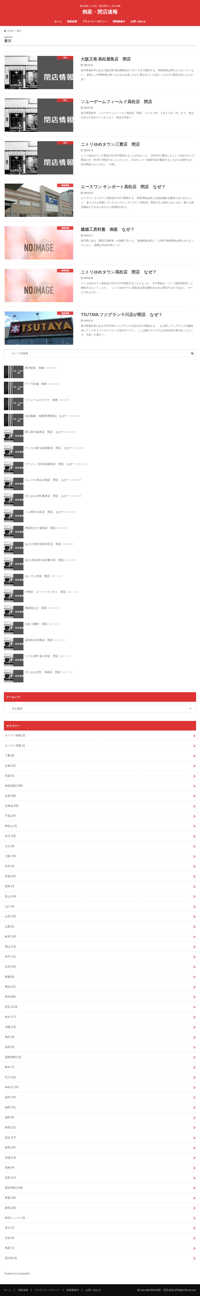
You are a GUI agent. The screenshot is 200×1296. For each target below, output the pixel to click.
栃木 (10, 1016)
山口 (9, 906)
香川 (9, 1227)
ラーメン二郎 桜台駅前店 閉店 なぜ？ (56, 464)
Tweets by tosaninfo (17, 1273)
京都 (10, 765)
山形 (10, 916)
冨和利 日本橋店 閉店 (45, 640)
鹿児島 (11, 1258)
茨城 (10, 1157)
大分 (9, 846)
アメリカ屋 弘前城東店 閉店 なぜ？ (54, 448)
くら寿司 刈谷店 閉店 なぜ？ (50, 511)
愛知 (10, 986)
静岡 (10, 1207)
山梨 (9, 926)
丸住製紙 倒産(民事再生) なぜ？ (52, 415)
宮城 (10, 876)
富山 (10, 896)
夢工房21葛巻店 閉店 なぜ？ (50, 431)
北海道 (11, 805)
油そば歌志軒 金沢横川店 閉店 (50, 560)
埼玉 (10, 835)
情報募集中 (119, 21)
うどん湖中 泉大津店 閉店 (47, 656)
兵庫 (10, 795)
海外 (9, 1036)
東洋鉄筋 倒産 (40, 367)
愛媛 (9, 976)
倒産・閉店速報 (100, 11)
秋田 (10, 1127)
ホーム (58, 21)
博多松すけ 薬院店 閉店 (46, 528)
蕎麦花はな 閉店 (42, 607)
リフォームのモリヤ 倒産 (47, 399)
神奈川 (11, 1087)
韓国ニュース (15, 1217)
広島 (10, 966)
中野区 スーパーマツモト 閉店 (51, 591)
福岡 (10, 1107)
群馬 (10, 1147)
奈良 (9, 866)
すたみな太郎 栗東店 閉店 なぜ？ (53, 495)
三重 (9, 755)
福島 (9, 1117)
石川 (10, 1077)
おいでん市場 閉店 (43, 576)
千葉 (10, 815)
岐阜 (10, 936)
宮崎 (9, 886)
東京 (11, 1006)
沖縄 (10, 1027)
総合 (10, 1137)
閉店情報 (14, 1187)
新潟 (10, 996)
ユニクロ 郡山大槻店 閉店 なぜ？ (53, 479)
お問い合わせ (138, 21)
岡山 (10, 946)
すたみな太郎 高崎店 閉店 (48, 672)
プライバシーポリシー (95, 21)
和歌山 (11, 826)
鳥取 (9, 1247)
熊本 (9, 1067)
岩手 (10, 956)
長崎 (9, 1167)
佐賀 (9, 775)
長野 (10, 1177)
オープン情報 (15, 735)
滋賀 (9, 1046)
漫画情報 (13, 1057)
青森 (10, 1197)
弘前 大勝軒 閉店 (42, 624)
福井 (10, 1097)
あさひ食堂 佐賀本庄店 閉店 (49, 544)
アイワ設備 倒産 (42, 383)
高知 (9, 1237)
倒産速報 (72, 21)
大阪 (10, 856)
